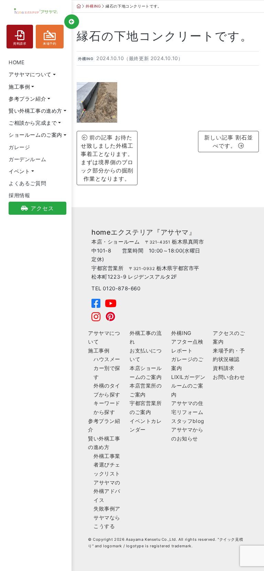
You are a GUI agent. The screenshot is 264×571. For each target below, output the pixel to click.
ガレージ (19, 147)
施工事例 (98, 350)
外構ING (85, 59)
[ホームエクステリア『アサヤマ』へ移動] (79, 6)
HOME (16, 62)
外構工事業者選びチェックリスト (107, 465)
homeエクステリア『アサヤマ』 (143, 232)
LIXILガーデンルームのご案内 (188, 386)
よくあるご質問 (27, 183)
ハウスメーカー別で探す (107, 368)
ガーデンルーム (27, 159)
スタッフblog (187, 421)
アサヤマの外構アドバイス (107, 491)
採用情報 (19, 195)
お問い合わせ (229, 377)
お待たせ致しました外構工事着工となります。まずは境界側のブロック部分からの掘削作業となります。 (107, 158)
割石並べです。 (233, 141)
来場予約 (49, 43)
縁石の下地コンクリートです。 (165, 36)
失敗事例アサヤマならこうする (107, 517)
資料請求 (19, 43)
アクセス (42, 208)
